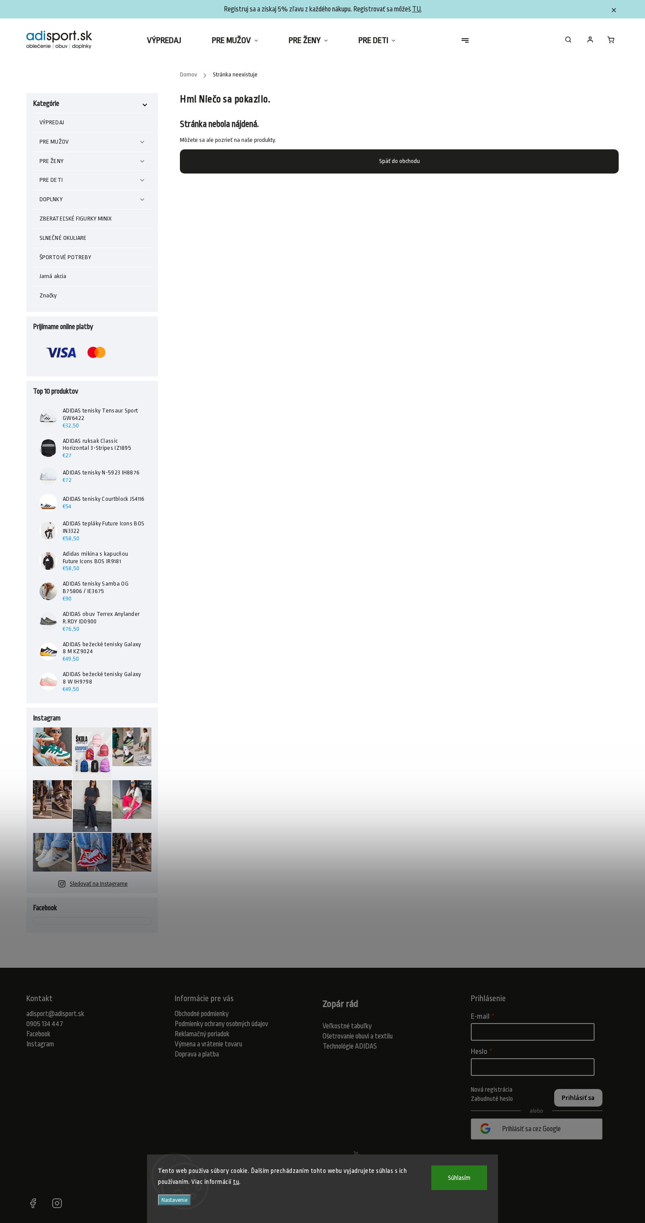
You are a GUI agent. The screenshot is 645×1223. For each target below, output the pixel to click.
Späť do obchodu (399, 161)
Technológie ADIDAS (349, 1046)
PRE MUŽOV (53, 141)
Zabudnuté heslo (492, 1098)
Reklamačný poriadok (202, 1034)
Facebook (38, 1034)
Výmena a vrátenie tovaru (208, 1044)
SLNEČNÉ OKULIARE (63, 238)
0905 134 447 (44, 1024)
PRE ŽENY (51, 161)
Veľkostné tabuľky (347, 1026)
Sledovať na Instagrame (99, 883)
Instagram (40, 1044)
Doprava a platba (197, 1054)
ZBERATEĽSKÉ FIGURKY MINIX (75, 218)
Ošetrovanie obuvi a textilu (357, 1036)
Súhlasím (459, 1177)
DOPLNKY (51, 199)
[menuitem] (172, 40)
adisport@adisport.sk (55, 1014)
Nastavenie (174, 1200)
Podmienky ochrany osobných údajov (221, 1024)
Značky (48, 295)
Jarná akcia (52, 276)
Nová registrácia (491, 1089)
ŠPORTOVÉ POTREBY (65, 257)
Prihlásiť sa (578, 1098)
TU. (417, 9)
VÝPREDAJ (51, 122)
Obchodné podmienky (202, 1014)
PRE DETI (51, 180)
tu (236, 1181)
